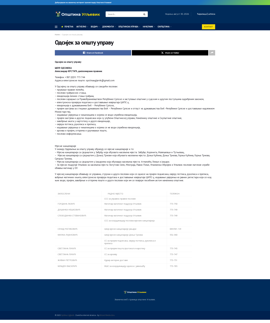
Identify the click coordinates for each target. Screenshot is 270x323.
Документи (108, 27)
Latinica (211, 14)
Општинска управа (128, 27)
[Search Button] (145, 14)
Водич (94, 27)
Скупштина (163, 27)
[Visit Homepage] (78, 14)
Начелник (148, 27)
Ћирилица (202, 14)
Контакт (208, 27)
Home (57, 34)
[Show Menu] (56, 27)
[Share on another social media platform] (212, 52)
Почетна (69, 27)
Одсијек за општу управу (72, 34)
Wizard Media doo (107, 315)
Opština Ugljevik (67, 315)
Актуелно (81, 27)
